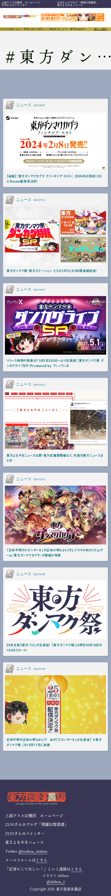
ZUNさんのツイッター (14, 5)
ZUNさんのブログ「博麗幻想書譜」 (77, 2)
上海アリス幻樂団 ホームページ (21, 2)
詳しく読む (100, 29)
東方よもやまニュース (70, 5)
